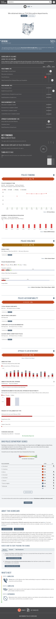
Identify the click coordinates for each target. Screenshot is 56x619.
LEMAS (53, 287)
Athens (4, 41)
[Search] (49, 2)
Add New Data (28, 502)
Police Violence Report (50, 258)
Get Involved (34, 610)
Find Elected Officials (12, 566)
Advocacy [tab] (5, 549)
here (44, 522)
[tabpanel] (28, 560)
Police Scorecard (3, 2)
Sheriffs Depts (31, 15)
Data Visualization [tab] (19, 549)
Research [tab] (11, 549)
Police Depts (24, 15)
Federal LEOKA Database (49, 231)
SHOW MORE (28, 492)
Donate (23, 610)
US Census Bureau (51, 212)
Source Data (18, 529)
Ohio (27, 6)
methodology (7, 529)
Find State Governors (14, 558)
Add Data (10, 254)
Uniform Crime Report (36, 287)
